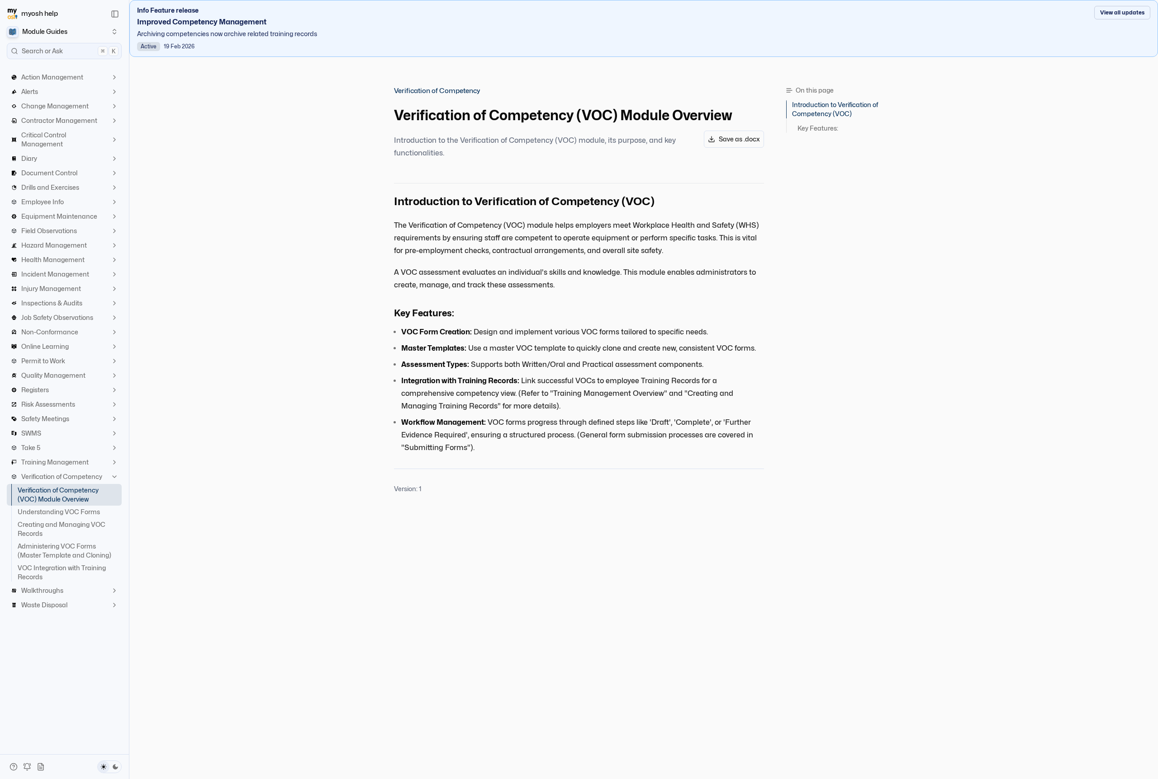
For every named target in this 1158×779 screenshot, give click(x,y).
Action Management (52, 77)
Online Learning (45, 346)
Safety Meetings (45, 418)
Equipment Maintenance (59, 216)
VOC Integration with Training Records (62, 572)
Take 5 (30, 447)
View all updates (1122, 12)
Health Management (53, 259)
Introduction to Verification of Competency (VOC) (835, 109)
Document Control (49, 173)
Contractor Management (59, 120)
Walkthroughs (42, 590)
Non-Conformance (49, 332)
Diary (29, 158)
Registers (35, 390)
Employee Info (42, 202)
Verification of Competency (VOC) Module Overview (58, 494)
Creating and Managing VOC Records (61, 529)
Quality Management (53, 375)
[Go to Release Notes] (40, 767)
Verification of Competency (61, 476)
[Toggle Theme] (109, 766)
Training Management (55, 462)
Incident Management (55, 274)
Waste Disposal (44, 605)
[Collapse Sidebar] (115, 14)
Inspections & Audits (51, 303)
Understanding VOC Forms (59, 512)
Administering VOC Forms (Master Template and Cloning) (64, 550)
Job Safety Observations (57, 317)
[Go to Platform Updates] (27, 767)
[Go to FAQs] (13, 767)
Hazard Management (54, 245)
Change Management (55, 106)
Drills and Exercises (50, 187)
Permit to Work (43, 361)
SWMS (31, 433)
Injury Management (51, 288)
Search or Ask (68, 51)
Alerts (29, 91)
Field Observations (49, 231)
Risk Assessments (48, 404)
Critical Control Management (43, 139)
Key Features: (817, 128)
